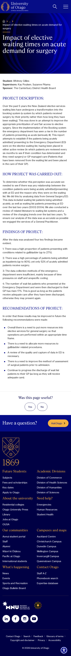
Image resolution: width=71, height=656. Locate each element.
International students (14, 561)
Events (6, 578)
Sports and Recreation (15, 583)
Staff (5, 541)
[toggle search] (55, 6)
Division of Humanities (49, 487)
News (5, 573)
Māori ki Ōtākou (11, 551)
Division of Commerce (49, 477)
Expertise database (47, 583)
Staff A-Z (41, 573)
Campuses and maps (52, 530)
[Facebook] (15, 618)
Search (26, 636)
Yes (30, 406)
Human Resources (47, 509)
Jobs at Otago (10, 519)
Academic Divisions (51, 471)
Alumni (6, 546)
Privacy (41, 640)
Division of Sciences (48, 492)
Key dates (8, 487)
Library (6, 514)
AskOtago (56, 423)
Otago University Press (15, 509)
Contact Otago (47, 567)
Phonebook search (47, 578)
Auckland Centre (46, 536)
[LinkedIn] (6, 618)
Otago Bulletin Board (14, 588)
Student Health (45, 514)
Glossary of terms (55, 636)
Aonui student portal (13, 536)
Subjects (7, 477)
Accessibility (54, 640)
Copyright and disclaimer (22, 640)
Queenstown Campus (49, 561)
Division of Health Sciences (52, 482)
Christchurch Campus (49, 541)
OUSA (5, 524)
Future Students (14, 471)
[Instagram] (25, 618)
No (42, 406)
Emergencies (44, 504)
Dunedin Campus (46, 546)
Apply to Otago (10, 492)
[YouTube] (34, 618)
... (9, 21)
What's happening (15, 567)
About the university (17, 498)
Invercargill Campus (48, 556)
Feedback (38, 636)
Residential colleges (13, 504)
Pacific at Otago (11, 556)
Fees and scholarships (14, 482)
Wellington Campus (47, 551)
